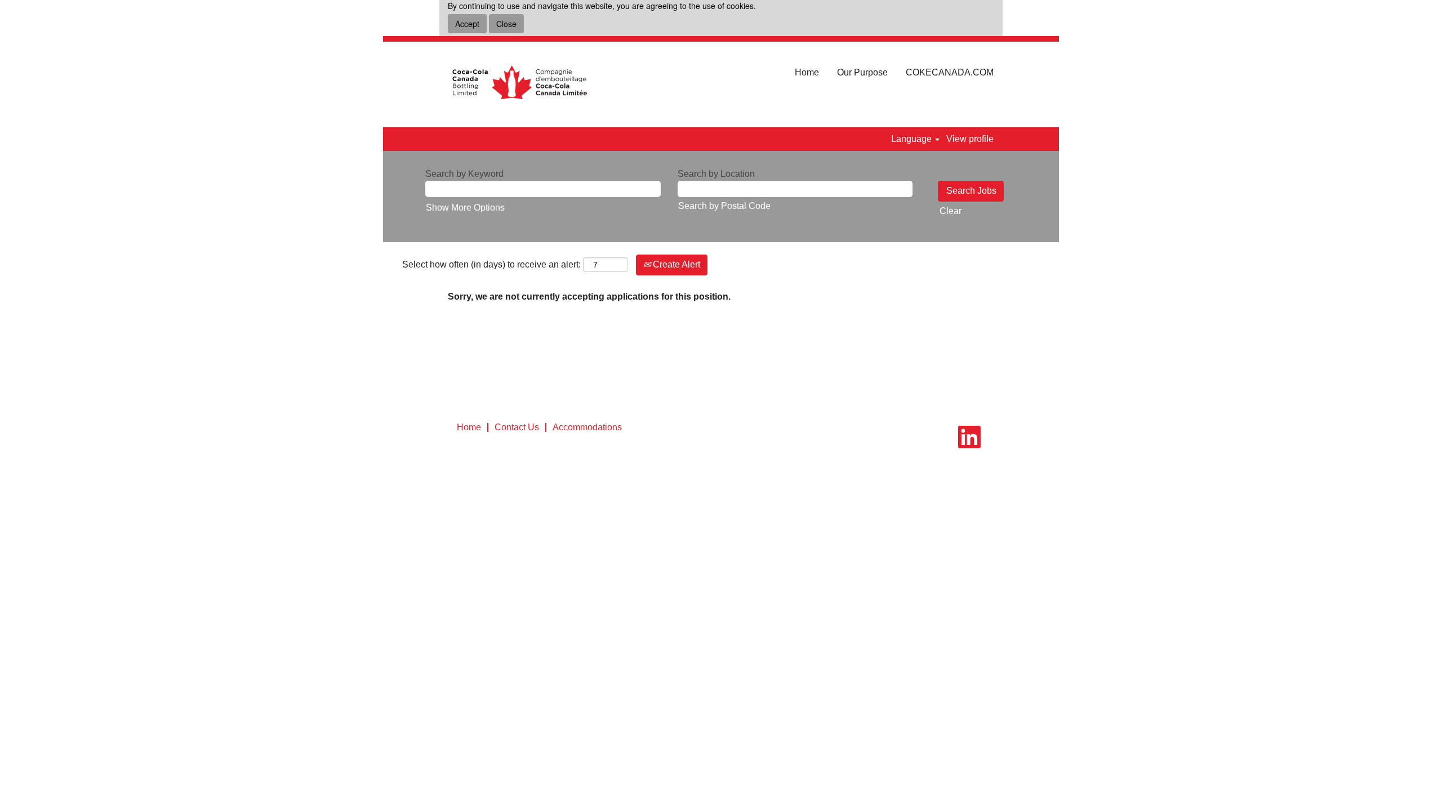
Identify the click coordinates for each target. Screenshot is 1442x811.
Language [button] (912, 139)
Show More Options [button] (465, 207)
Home (807, 72)
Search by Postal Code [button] (724, 206)
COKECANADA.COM (950, 72)
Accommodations (587, 427)
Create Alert (675, 264)
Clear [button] (951, 211)
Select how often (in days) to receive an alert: (491, 264)
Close (506, 23)
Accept (467, 23)
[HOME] (519, 84)
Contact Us (517, 427)
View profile (970, 139)
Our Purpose (862, 72)
